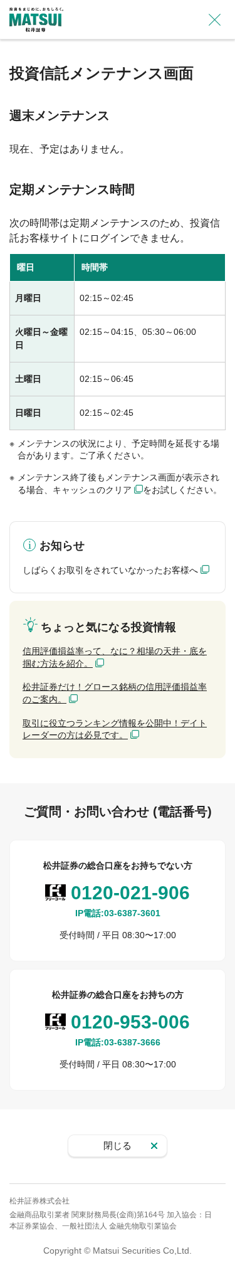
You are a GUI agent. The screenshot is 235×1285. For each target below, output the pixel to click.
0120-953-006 (130, 1022)
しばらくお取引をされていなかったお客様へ (110, 570)
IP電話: (117, 913)
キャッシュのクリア (92, 490)
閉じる (117, 1145)
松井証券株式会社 (39, 1201)
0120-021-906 (130, 892)
